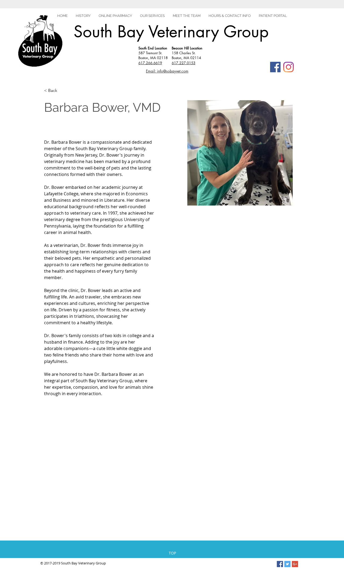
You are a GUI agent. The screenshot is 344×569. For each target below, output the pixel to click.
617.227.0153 (183, 62)
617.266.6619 (150, 62)
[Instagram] (288, 67)
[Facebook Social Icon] (280, 564)
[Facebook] (275, 67)
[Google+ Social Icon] (295, 564)
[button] (273, 15)
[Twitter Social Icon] (287, 564)
